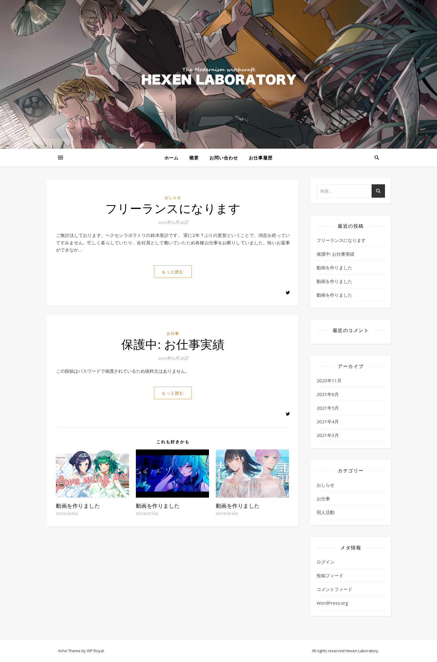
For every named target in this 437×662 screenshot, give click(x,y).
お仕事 (173, 333)
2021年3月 (328, 435)
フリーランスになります (173, 208)
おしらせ (173, 197)
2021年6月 (328, 394)
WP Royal (95, 650)
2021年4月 (328, 421)
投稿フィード (330, 575)
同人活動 (325, 512)
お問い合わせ (224, 158)
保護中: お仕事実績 (172, 344)
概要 (194, 158)
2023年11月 (329, 380)
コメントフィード (334, 589)
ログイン (325, 562)
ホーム (171, 158)
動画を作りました (78, 505)
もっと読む (173, 271)
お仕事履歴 (261, 158)
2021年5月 (328, 408)
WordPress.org (332, 603)
